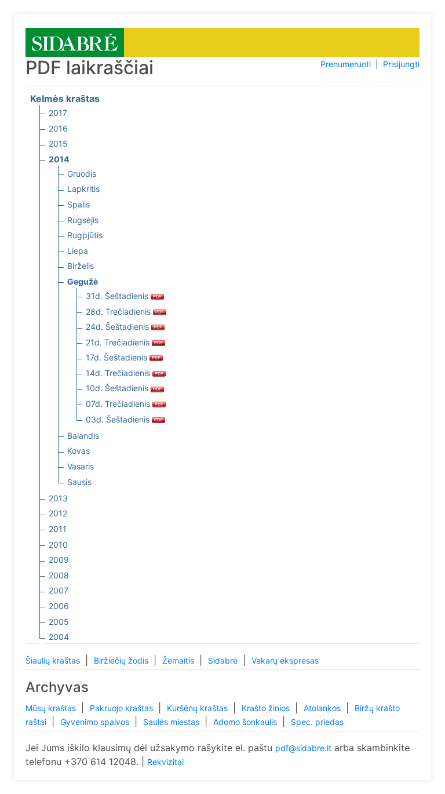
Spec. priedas (317, 722)
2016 (58, 128)
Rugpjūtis (85, 235)
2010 (58, 544)
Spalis (78, 204)
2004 (59, 637)
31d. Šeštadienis (118, 296)
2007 (58, 590)
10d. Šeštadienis (118, 388)
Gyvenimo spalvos (96, 722)
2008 (59, 575)
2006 (59, 606)
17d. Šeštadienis (117, 357)
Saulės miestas (172, 722)
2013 (58, 498)
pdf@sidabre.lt (303, 748)
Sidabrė (224, 660)
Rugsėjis (83, 220)
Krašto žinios (267, 708)
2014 (59, 159)
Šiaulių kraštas (53, 660)
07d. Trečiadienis (119, 404)
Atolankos (323, 708)
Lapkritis (83, 189)
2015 (58, 143)
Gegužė (82, 281)
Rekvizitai (165, 762)
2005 (59, 622)
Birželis (80, 266)
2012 (58, 513)
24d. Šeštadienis (118, 327)
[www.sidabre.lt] (74, 41)
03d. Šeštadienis (119, 419)
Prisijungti (401, 64)
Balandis (83, 435)
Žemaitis (179, 660)
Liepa (77, 251)
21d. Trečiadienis (119, 342)
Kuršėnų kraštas (198, 708)
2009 (59, 559)
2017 (58, 113)
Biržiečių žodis (122, 660)
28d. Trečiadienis (119, 311)
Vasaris (80, 466)
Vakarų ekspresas (285, 660)
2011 (58, 529)
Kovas (78, 451)
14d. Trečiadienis (119, 373)
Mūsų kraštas (51, 708)
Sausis (79, 482)
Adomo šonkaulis (246, 722)
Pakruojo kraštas (122, 708)
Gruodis (81, 174)
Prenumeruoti (345, 64)
